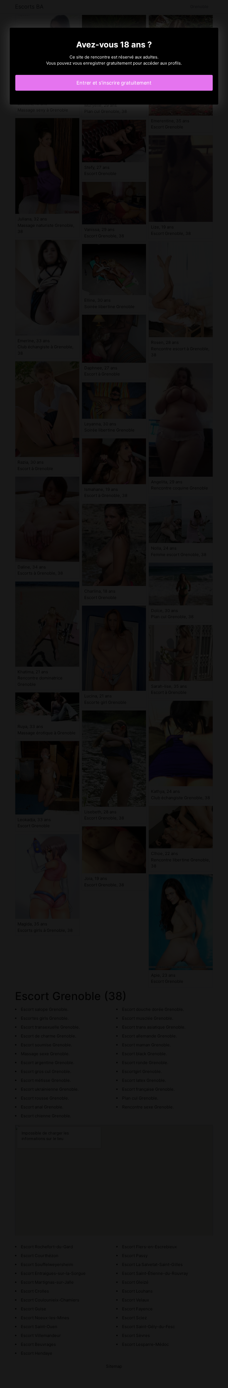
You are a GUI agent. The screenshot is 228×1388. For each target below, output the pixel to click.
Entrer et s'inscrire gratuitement (114, 83)
